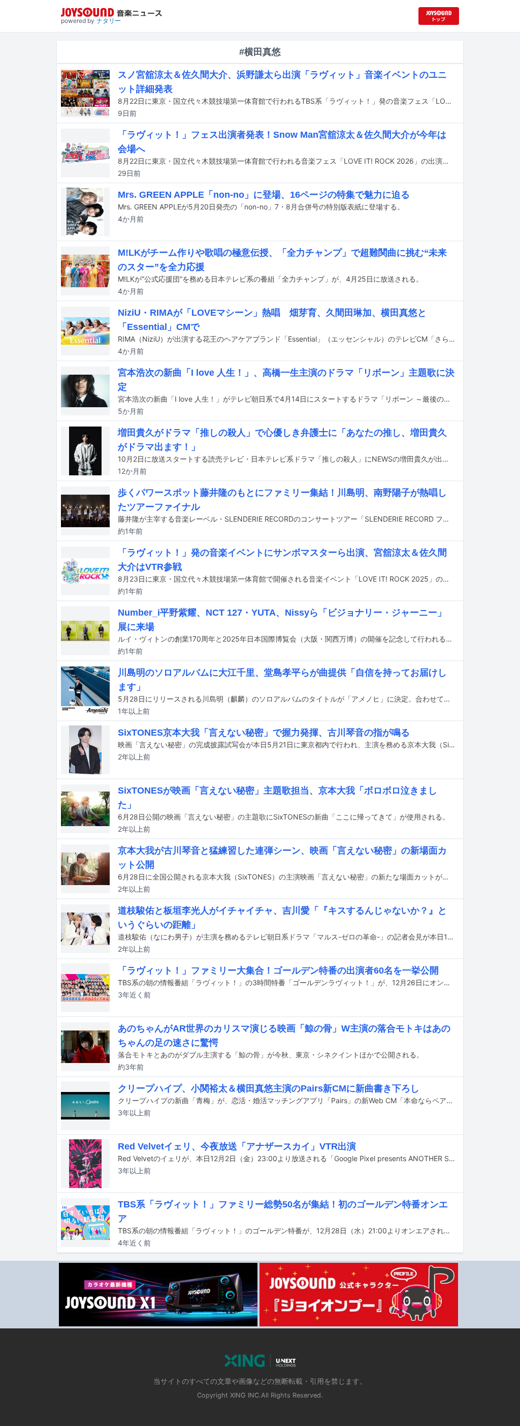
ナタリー (108, 20)
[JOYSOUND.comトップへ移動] (438, 16)
